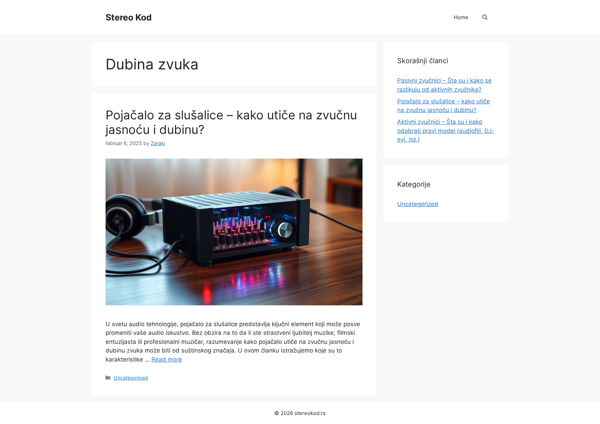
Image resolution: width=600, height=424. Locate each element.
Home (461, 17)
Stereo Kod (129, 17)
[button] (484, 17)
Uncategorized (131, 378)
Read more (166, 359)
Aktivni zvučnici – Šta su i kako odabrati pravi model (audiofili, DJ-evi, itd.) (445, 130)
